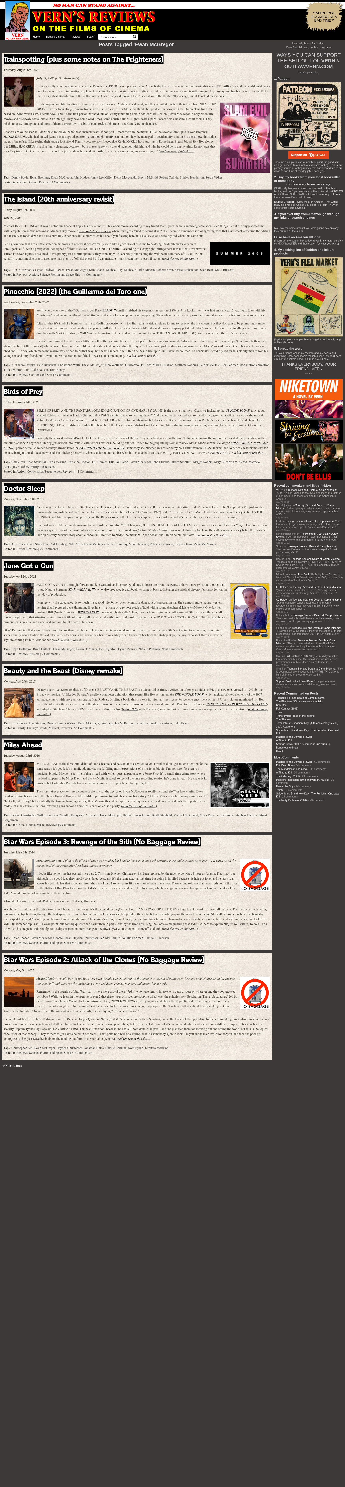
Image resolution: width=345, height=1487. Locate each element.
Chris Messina (57, 462)
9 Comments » (68, 824)
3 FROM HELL (218, 452)
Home (36, 36)
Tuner (279, 712)
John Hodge (81, 177)
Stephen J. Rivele (246, 815)
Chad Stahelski (36, 462)
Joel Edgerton (107, 649)
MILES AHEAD (241, 443)
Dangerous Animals (287, 747)
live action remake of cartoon (153, 723)
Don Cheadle (60, 815)
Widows (119, 448)
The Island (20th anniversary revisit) (59, 199)
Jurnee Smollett (181, 462)
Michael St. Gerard (185, 815)
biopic (15, 815)
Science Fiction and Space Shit (60, 274)
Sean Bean (207, 269)
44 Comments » (86, 471)
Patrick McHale (209, 365)
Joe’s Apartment (285, 726)
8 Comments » (64, 374)
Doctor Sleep (24, 488)
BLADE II (109, 310)
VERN (279, 489)
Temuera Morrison (156, 1048)
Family (20, 728)
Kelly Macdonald (125, 177)
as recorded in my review (95, 231)
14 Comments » (92, 274)
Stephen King (183, 544)
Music (41, 824)
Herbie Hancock (133, 815)
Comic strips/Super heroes (44, 471)
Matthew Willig (28, 466)
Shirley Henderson (192, 177)
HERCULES (130, 709)
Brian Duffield (42, 649)
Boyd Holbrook (21, 649)
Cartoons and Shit (40, 374)
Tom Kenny (57, 369)
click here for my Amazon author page (308, 184)
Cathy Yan (18, 462)
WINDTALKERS (88, 612)
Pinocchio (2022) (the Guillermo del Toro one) (75, 291)
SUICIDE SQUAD (238, 410)
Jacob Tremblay (117, 544)
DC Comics (99, 462)
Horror (20, 549)
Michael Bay (114, 269)
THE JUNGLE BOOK (189, 694)
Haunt (279, 751)
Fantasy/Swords (37, 728)
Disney (51, 723)
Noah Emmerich (172, 649)
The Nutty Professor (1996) (291, 800)
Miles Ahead (23, 745)
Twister (280, 789)
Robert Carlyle (168, 177)
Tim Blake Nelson (36, 369)
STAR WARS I (77, 589)
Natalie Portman (149, 649)
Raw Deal (303, 574)
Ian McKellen (124, 723)
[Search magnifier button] (134, 36)
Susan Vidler (213, 177)
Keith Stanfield (162, 815)
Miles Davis (207, 815)
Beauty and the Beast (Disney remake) (63, 671)
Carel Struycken (37, 544)
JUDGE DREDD (15, 136)
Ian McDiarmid (110, 938)
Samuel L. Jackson (157, 938)
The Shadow (283, 719)
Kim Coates (96, 269)
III (93, 589)
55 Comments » (84, 728)
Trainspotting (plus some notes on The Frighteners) (84, 59)
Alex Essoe (18, 544)
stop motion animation (254, 365)
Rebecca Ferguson (161, 544)
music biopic (225, 815)
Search (91, 36)
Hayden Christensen (86, 938)
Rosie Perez (47, 466)
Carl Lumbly (58, 544)
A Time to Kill (284, 740)
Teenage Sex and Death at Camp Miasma (312, 489)
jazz (148, 815)
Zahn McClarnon (205, 544)
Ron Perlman (229, 365)
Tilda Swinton (13, 369)
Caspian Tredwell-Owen (48, 269)
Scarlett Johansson (186, 269)
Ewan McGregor (61, 177)
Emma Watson (66, 723)
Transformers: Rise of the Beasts (295, 715)
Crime (33, 182)
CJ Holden (282, 587)
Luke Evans (181, 723)
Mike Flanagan (138, 544)
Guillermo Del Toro (138, 365)
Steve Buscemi (224, 269)
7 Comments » (51, 654)
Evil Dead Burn (304, 681)
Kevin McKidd (148, 177)
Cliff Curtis (75, 544)
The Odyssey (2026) (288, 776)
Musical (54, 728)
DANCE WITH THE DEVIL (94, 448)
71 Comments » (81, 1052)
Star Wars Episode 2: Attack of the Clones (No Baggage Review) (104, 959)
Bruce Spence (20, 938)
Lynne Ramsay (127, 649)
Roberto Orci (164, 269)
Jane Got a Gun (29, 566)
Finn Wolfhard (114, 365)
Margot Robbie (202, 462)
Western (34, 654)
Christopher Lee (21, 1048)
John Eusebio (161, 462)
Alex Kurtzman (21, 269)
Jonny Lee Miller (101, 177)
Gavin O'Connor (86, 649)
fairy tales (107, 723)
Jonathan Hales (94, 1048)
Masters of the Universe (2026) (294, 736)
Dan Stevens (37, 723)
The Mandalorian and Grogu (292, 768)
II (89, 589)
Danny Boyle (19, 177)
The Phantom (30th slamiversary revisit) (299, 701)
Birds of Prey (23, 391)
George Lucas (62, 938)
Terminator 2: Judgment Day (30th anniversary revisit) (307, 723)
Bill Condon (19, 723)
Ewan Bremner (39, 177)
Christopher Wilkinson (36, 815)
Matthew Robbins (186, 365)
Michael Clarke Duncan (139, 269)
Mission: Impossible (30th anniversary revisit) (302, 779)
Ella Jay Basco (118, 462)
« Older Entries (12, 1065)
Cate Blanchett (46, 365)
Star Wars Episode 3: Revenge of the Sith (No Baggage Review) (102, 841)
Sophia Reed (283, 681)
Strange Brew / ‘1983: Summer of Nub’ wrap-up (303, 744)
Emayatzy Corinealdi (84, 815)
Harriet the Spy (284, 786)
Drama (43, 182)
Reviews (75, 36)
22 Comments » (60, 182)
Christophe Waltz (69, 365)
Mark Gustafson (163, 365)
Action (33, 274)
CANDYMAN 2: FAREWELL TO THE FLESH (236, 704)
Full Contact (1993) (297, 656)
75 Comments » (50, 549)
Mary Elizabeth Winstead (230, 462)
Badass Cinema (55, 36)
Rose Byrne (135, 1048)
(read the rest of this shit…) (176, 151)
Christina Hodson (79, 462)
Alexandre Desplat (23, 365)
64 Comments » (81, 942)
